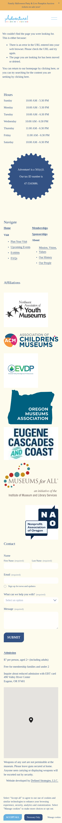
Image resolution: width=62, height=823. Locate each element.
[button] (59, 3)
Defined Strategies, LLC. (44, 780)
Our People (45, 262)
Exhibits (15, 252)
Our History (45, 257)
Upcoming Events (20, 247)
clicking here (48, 68)
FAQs (14, 258)
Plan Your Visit (19, 241)
